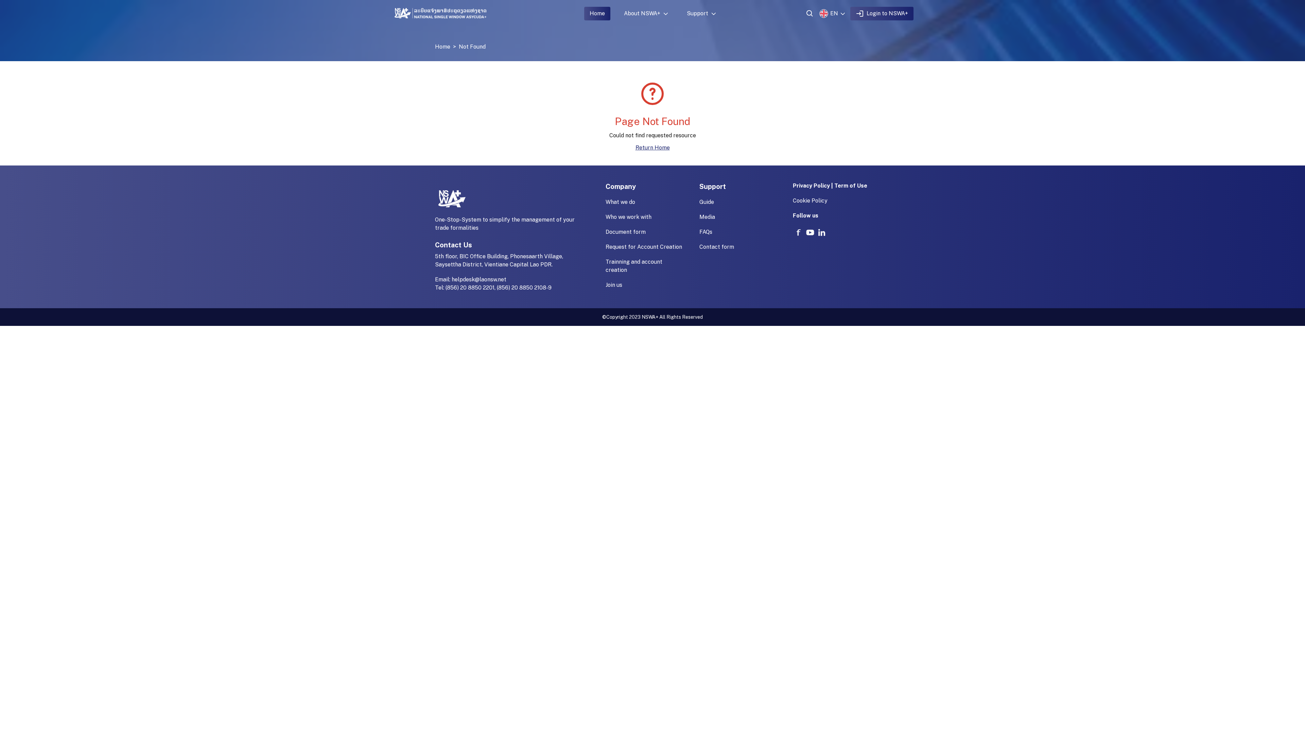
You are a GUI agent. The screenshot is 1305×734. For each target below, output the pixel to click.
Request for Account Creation (644, 247)
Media (707, 217)
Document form (626, 232)
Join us (614, 285)
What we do (620, 202)
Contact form (716, 247)
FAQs (705, 232)
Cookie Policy (810, 200)
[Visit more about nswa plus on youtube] (810, 232)
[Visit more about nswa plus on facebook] (798, 232)
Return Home (653, 147)
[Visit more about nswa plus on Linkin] (822, 232)
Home (597, 13)
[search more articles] (810, 14)
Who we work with (628, 217)
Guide (706, 202)
